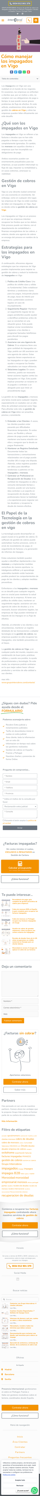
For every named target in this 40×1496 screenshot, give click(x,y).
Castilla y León (32, 1136)
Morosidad (8, 1178)
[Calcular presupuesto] (20, 863)
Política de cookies (9, 1475)
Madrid (8, 1369)
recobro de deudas (21, 1185)
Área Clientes (20, 1441)
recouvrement (6, 1192)
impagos (28, 1168)
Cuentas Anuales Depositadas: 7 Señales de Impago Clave (22, 1312)
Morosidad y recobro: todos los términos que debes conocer (21, 1327)
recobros (27, 1189)
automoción (24, 1136)
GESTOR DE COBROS (29, 1160)
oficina (30, 1182)
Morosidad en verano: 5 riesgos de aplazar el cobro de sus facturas (24, 949)
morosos (22, 1182)
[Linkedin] (22, 13)
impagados (10, 1168)
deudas (31, 1146)
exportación (20, 1153)
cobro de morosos (10, 1142)
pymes (4, 1186)
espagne (29, 1149)
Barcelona (9, 1374)
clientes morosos (8, 1139)
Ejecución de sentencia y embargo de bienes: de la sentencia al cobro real (24, 1344)
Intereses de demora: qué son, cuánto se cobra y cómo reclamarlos (24, 1319)
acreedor (4, 1136)
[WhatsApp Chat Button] (34, 1490)
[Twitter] (17, 13)
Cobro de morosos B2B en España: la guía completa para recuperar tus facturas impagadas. (25, 911)
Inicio (20, 1436)
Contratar (20, 1447)
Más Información (9, 1121)
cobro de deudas (25, 1139)
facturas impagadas (12, 1156)
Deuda (24, 1145)
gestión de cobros (12, 1160)
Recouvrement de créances (19, 1192)
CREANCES (13, 1146)
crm (19, 1146)
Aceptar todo (20, 1480)
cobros (21, 1143)
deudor (5, 1149)
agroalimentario (13, 1135)
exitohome (8, 1152)
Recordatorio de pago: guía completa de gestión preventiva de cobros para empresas (24, 901)
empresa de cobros (17, 1149)
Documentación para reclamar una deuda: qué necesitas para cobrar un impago (23, 1335)
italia (22, 1174)
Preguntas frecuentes (20, 1457)
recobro (10, 1186)
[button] (3, 20)
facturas (28, 1153)
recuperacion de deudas (18, 1195)
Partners (20, 1452)
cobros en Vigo (19, 110)
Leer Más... (13, 1308)
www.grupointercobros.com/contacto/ (18, 682)
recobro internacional (16, 1189)
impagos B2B (11, 1173)
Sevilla (8, 1379)
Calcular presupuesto (20, 867)
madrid (31, 1174)
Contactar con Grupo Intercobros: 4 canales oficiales (23, 1304)
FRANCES (26, 1156)
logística (27, 1174)
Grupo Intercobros (12, 1164)
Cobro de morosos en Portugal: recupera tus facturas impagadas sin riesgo (24, 921)
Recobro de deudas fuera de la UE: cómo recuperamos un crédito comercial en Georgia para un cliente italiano (24, 941)
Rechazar (20, 1485)
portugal (35, 1182)
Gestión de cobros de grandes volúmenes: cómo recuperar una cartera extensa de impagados (23, 930)
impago (20, 1169)
